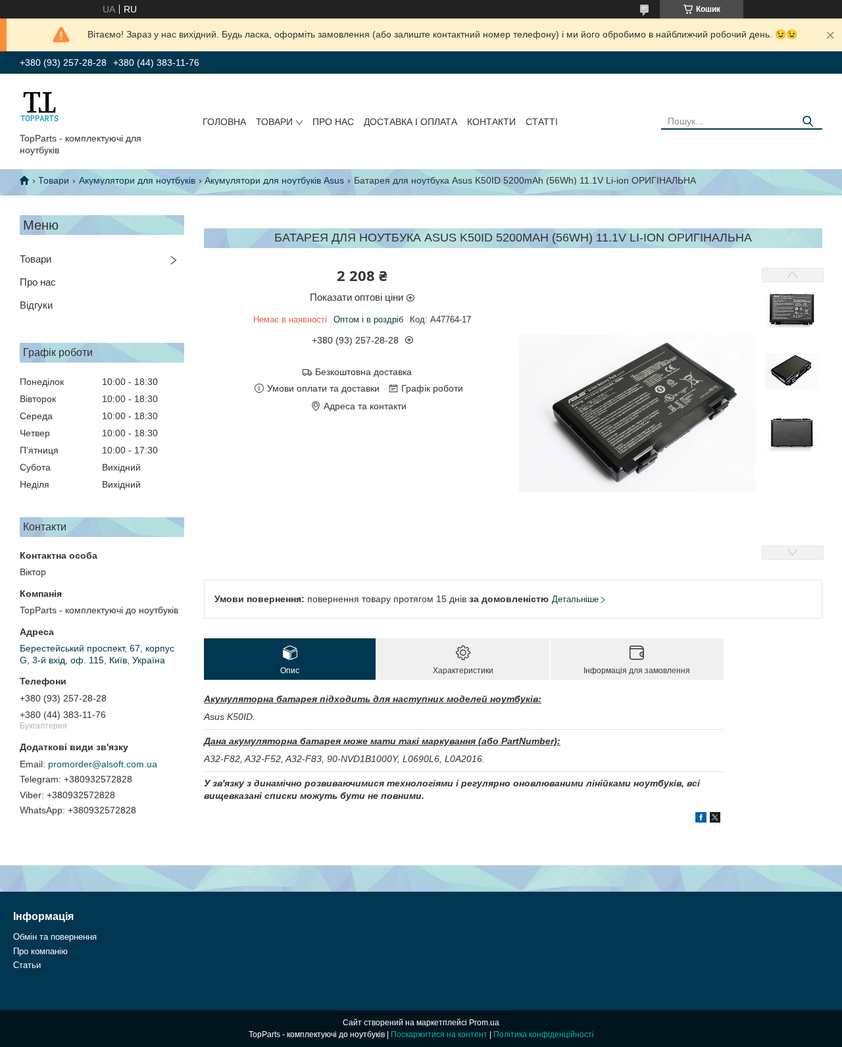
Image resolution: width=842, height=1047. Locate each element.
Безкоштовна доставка (363, 372)
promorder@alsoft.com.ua (102, 764)
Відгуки (36, 305)
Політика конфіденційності (543, 1034)
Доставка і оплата (410, 121)
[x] (715, 819)
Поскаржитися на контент (439, 1034)
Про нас (333, 121)
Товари (274, 121)
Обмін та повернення (55, 937)
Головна (224, 121)
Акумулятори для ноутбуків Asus (274, 180)
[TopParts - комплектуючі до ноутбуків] (39, 106)
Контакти (491, 121)
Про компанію (40, 951)
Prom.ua (484, 1022)
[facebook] (700, 819)
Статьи (27, 965)
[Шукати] (807, 121)
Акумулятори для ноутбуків (137, 180)
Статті (542, 121)
